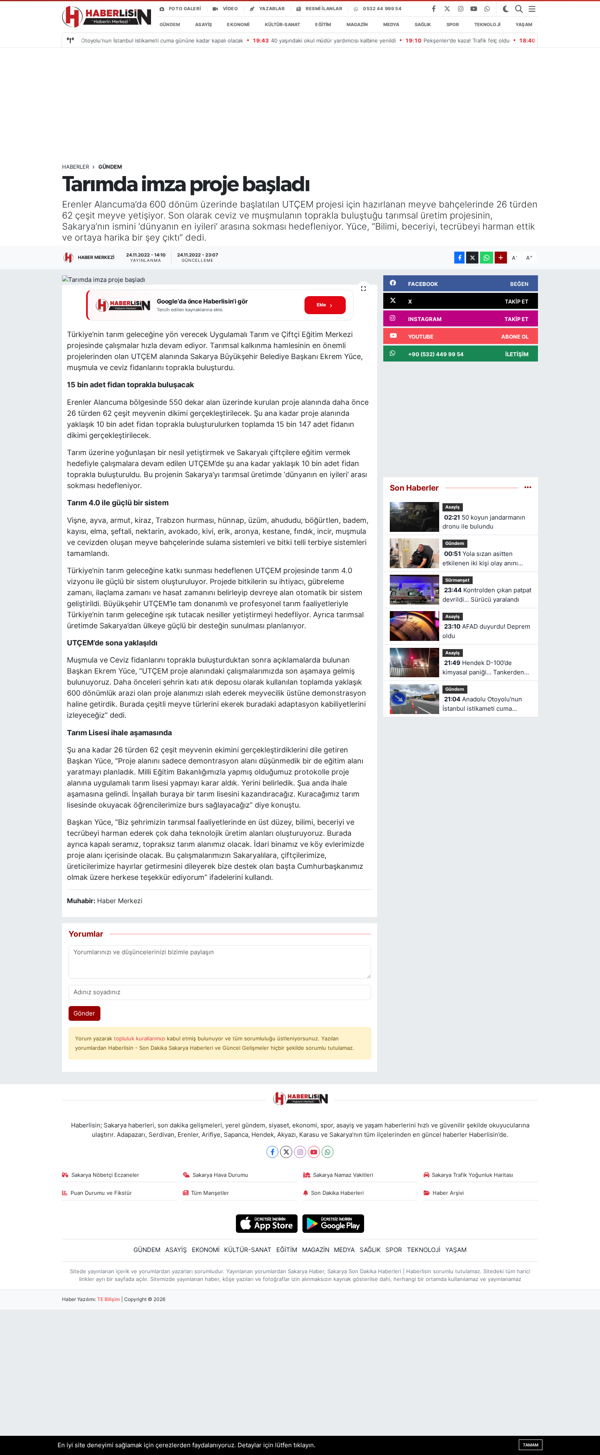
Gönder (84, 1013)
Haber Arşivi (448, 1192)
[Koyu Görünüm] (506, 9)
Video (230, 8)
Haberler (75, 167)
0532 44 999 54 (382, 8)
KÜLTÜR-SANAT (282, 24)
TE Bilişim (108, 1299)
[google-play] (333, 1223)
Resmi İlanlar (324, 8)
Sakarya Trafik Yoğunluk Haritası (472, 1175)
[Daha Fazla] (501, 258)
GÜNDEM (170, 24)
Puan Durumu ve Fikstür (101, 1192)
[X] (286, 1152)
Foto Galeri (185, 8)
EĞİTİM (323, 24)
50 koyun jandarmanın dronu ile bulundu (483, 522)
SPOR (453, 24)
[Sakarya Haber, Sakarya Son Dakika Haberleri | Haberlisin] (104, 17)
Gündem (110, 167)
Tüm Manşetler (210, 1192)
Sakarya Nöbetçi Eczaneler (105, 1175)
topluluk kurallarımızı (140, 1038)
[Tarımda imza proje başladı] (219, 280)
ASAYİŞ (203, 24)
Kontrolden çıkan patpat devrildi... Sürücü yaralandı (486, 594)
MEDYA (391, 24)
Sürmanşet (457, 580)
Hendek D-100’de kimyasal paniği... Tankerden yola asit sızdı (483, 668)
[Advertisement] (300, 105)
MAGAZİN (357, 24)
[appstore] (266, 1223)
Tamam (530, 1444)
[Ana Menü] (532, 9)
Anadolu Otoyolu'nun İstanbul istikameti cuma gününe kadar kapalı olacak (482, 704)
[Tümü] (527, 487)
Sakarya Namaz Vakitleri (343, 1175)
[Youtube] (314, 1152)
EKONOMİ (238, 24)
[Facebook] (273, 1152)
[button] (219, 305)
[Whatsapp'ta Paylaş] (486, 258)
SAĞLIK (423, 24)
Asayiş (452, 507)
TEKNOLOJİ (487, 24)
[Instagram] (300, 1152)
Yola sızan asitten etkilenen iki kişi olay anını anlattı (480, 559)
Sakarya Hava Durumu (220, 1175)
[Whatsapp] (328, 1152)
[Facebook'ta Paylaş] (459, 258)
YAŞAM (524, 24)
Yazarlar (272, 8)
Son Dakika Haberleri (337, 1192)
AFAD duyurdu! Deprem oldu (486, 631)
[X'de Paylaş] (472, 258)
